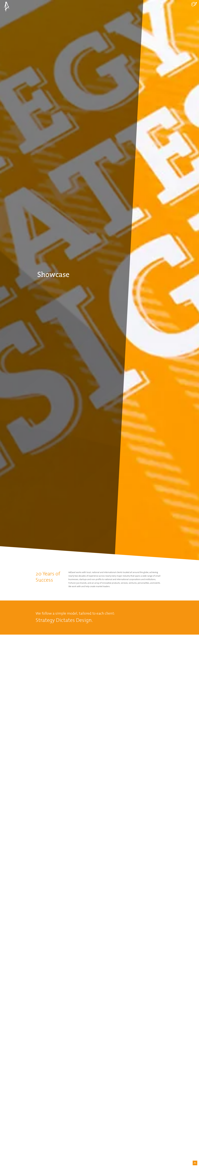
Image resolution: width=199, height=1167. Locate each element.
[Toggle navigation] (193, 4)
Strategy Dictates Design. (64, 620)
